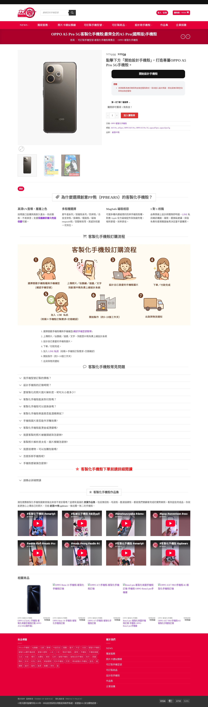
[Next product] (183, 36)
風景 (39, 666)
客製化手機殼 (94, 648)
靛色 (33, 666)
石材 (54, 657)
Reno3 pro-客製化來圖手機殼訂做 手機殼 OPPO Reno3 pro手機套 (134, 623)
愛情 (76, 652)
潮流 (48, 657)
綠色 (39, 661)
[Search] (72, 13)
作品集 (164, 25)
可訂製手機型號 (93, 25)
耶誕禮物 (47, 661)
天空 (78, 648)
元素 (42, 648)
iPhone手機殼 (24, 648)
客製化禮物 (42, 652)
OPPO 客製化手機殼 (128, 40)
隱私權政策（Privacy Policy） (69, 699)
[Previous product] (188, 36)
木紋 (27, 657)
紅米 (27, 661)
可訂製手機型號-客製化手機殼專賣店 (96, 40)
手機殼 (83, 652)
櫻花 (33, 657)
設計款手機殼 (142, 25)
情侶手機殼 (67, 652)
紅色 (33, 661)
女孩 (84, 648)
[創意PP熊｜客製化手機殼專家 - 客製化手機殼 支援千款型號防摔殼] (27, 12)
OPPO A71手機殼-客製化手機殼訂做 (99, 622)
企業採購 (181, 25)
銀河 (27, 666)
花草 (68, 661)
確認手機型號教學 (82, 331)
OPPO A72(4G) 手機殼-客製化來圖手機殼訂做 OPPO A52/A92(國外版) (29, 623)
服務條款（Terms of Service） (40, 699)
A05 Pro (114, 128)
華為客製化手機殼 (79, 661)
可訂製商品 (118, 25)
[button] (162, 12)
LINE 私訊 (53, 351)
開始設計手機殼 (148, 73)
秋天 (88, 657)
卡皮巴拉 (56, 648)
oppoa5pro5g (165, 128)
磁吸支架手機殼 (76, 657)
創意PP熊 (116, 132)
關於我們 (21, 699)
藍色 (91, 661)
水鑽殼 (40, 657)
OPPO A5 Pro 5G (142, 128)
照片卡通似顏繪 (67, 25)
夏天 (71, 648)
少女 (58, 652)
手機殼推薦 (93, 652)
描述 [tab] (21, 189)
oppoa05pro (154, 128)
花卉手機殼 (58, 661)
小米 (51, 652)
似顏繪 (35, 648)
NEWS (23, 25)
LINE (184, 214)
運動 (20, 666)
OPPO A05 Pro (129, 128)
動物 (48, 648)
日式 (20, 657)
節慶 (94, 657)
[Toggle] (20, 378)
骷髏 (46, 666)
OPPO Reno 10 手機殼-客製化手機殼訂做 (64, 622)
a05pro (120, 128)
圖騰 (65, 648)
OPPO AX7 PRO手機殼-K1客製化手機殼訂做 (169, 622)
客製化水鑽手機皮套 (27, 652)
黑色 (52, 666)
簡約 (20, 661)
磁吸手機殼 (63, 657)
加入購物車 (129, 115)
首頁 (72, 40)
